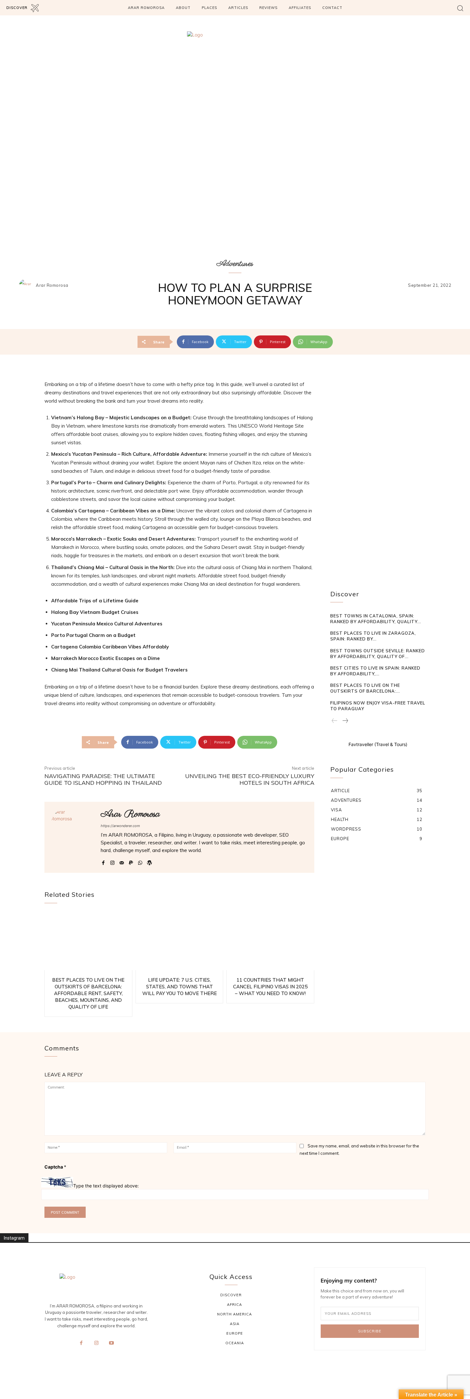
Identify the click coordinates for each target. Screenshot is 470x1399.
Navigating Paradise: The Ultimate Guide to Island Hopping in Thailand (103, 779)
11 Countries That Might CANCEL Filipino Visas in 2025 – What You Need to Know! (270, 986)
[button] (460, 8)
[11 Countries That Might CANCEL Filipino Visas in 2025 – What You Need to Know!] (270, 941)
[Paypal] (131, 861)
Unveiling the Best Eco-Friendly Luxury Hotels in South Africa (249, 779)
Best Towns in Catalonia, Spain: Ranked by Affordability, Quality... (375, 618)
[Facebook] (103, 861)
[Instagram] (112, 861)
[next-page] (345, 721)
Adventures (235, 263)
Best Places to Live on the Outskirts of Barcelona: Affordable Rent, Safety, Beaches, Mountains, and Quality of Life (88, 993)
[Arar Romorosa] (27, 285)
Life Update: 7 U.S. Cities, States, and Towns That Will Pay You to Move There (179, 986)
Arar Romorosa (52, 285)
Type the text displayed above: (106, 1185)
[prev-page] (334, 721)
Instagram (14, 1238)
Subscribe (369, 1331)
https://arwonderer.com (120, 826)
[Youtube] (112, 1343)
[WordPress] (149, 861)
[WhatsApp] (140, 861)
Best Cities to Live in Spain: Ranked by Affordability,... (375, 670)
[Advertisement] (378, 476)
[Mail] (121, 861)
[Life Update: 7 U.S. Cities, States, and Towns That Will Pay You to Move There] (179, 941)
